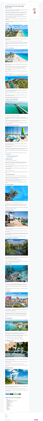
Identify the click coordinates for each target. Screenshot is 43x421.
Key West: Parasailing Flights (10, 157)
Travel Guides (8, 4)
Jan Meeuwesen (10, 7)
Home (6, 4)
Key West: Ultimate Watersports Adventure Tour (12, 156)
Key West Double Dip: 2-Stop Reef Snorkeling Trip (12, 155)
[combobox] (33, 1)
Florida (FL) (16, 4)
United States (12, 4)
